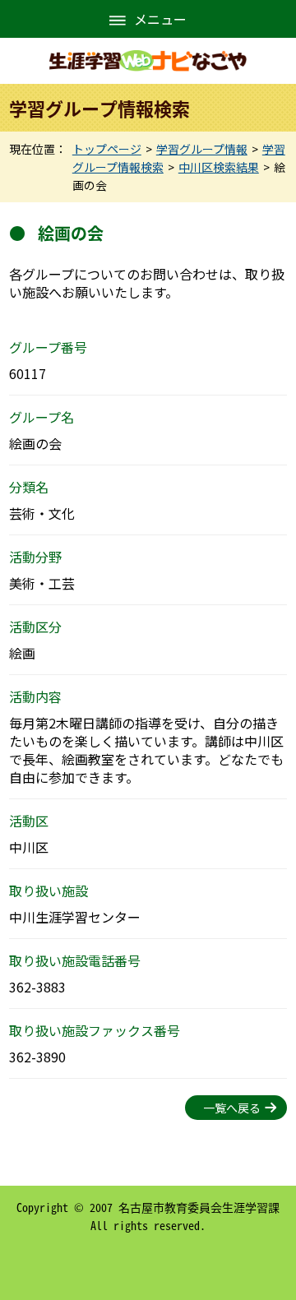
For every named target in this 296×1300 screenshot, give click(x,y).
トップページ (106, 149)
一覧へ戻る (232, 1107)
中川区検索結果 (218, 167)
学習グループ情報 (201, 149)
